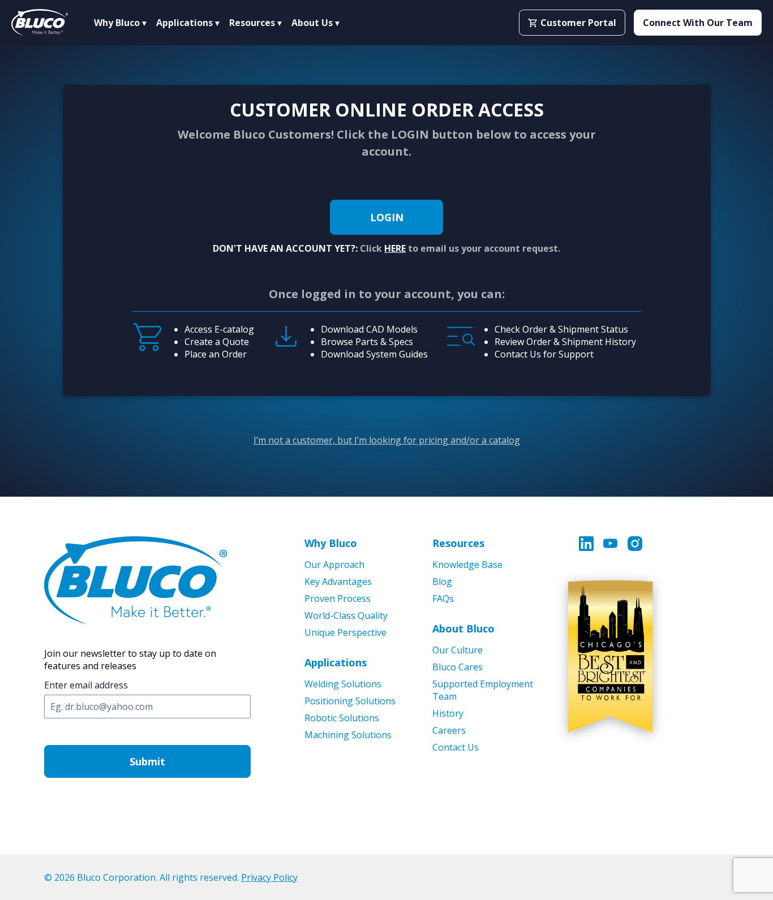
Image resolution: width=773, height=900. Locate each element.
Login (386, 217)
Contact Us (455, 747)
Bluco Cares (457, 667)
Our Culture (457, 650)
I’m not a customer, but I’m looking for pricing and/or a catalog (387, 440)
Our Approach (334, 564)
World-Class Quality (346, 615)
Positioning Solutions (350, 701)
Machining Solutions (348, 735)
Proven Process (337, 598)
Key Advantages (338, 581)
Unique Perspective (345, 632)
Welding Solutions (342, 684)
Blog (442, 581)
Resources (458, 543)
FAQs (443, 598)
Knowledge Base (467, 564)
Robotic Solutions (341, 718)
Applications (335, 662)
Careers (449, 730)
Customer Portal (578, 22)
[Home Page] (39, 22)
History (447, 713)
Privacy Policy (269, 877)
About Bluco (463, 628)
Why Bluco (330, 543)
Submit (147, 761)
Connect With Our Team (698, 22)
